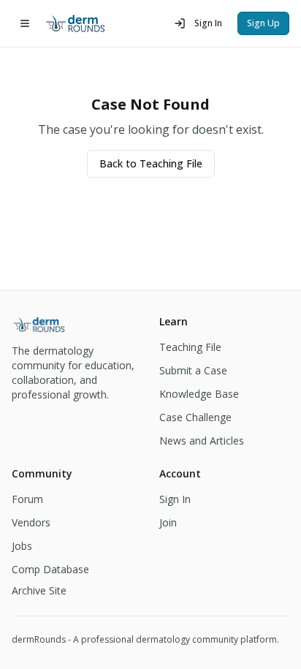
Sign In (208, 23)
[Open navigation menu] (25, 23)
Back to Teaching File (150, 163)
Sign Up (263, 23)
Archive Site (39, 590)
